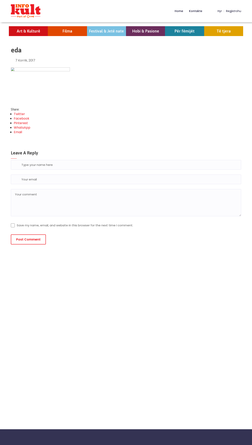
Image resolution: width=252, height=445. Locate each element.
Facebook (21, 118)
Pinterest (21, 123)
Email (18, 132)
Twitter (19, 114)
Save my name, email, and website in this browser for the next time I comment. (75, 225)
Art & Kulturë (28, 31)
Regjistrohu (233, 11)
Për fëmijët (184, 31)
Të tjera (224, 31)
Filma (67, 31)
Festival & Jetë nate (106, 31)
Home (179, 11)
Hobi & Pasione (145, 31)
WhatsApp (22, 127)
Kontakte (195, 11)
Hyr (219, 11)
